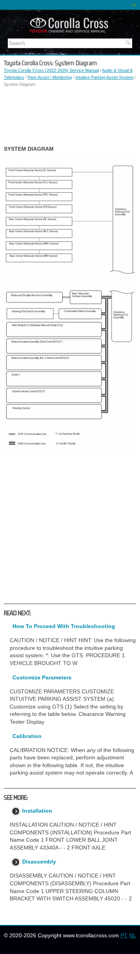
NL (132, 935)
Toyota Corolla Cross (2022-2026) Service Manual (51, 70)
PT (124, 935)
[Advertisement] (70, 116)
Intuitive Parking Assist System (104, 77)
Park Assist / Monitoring (50, 77)
